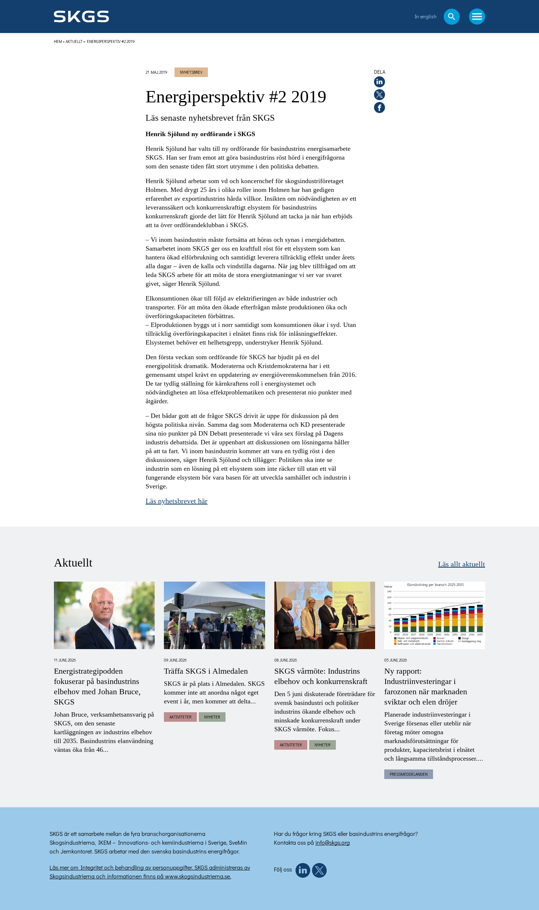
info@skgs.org (332, 842)
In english (425, 16)
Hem (58, 41)
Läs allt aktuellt (461, 564)
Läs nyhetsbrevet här (177, 501)
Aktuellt (74, 41)
